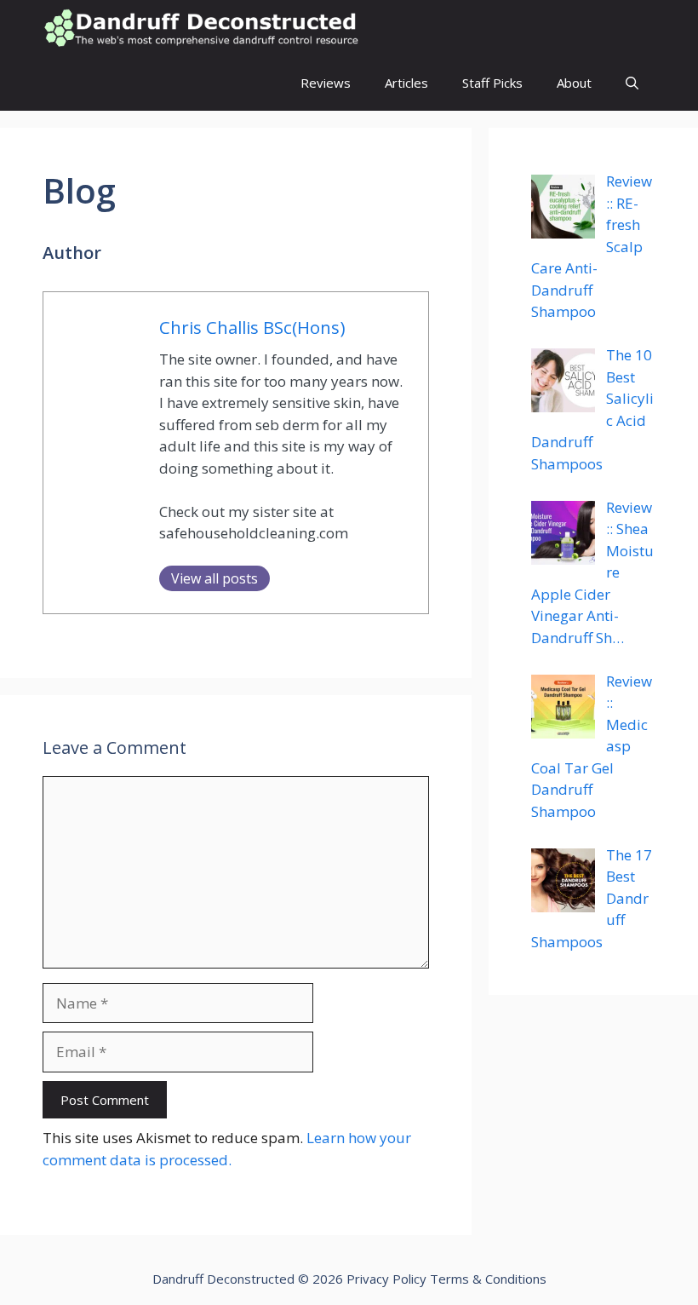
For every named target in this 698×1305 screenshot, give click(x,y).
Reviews (325, 82)
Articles (406, 82)
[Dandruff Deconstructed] (201, 27)
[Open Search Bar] (632, 83)
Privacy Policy (386, 1278)
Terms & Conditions (488, 1278)
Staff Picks (492, 82)
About (574, 82)
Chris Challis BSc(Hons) (252, 327)
